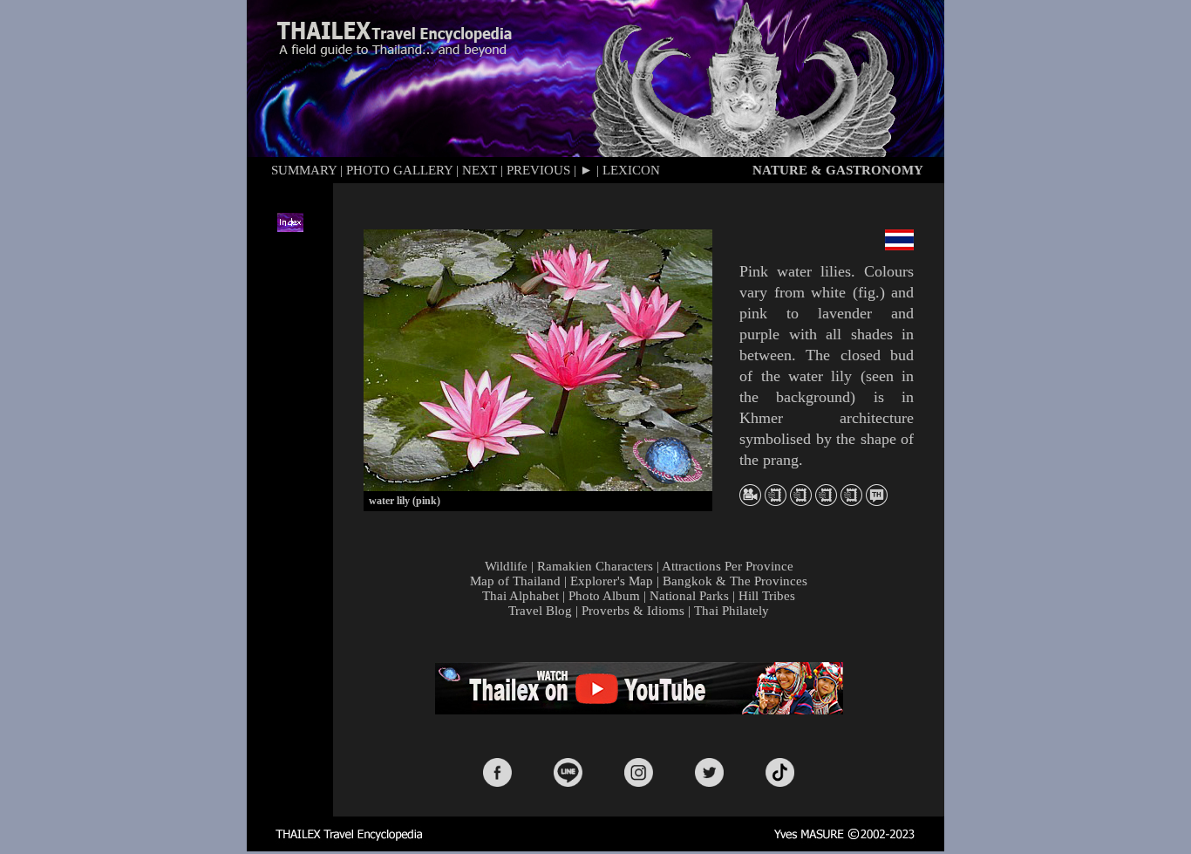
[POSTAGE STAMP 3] (826, 501)
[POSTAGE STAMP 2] (801, 501)
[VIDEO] (750, 501)
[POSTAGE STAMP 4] (851, 501)
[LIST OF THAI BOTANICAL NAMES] (877, 501)
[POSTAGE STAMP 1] (775, 501)
